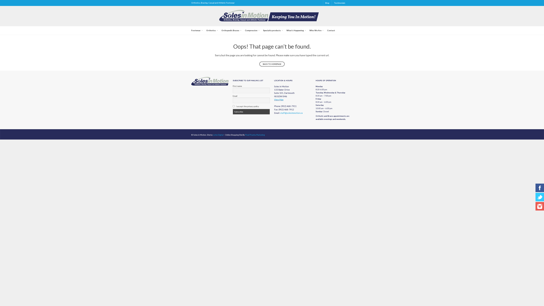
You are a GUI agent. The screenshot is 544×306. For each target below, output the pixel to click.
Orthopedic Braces (230, 30)
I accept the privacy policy (247, 106)
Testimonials (339, 3)
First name (237, 86)
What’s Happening (295, 30)
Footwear (196, 30)
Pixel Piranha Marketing (255, 135)
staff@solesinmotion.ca (291, 113)
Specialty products (272, 30)
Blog (327, 3)
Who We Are (315, 30)
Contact (331, 30)
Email (235, 96)
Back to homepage (272, 64)
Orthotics (211, 30)
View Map (278, 99)
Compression (251, 30)
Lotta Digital (218, 135)
